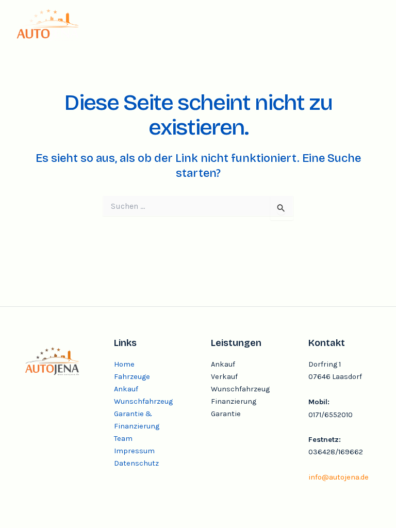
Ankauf (126, 389)
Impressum (134, 451)
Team (123, 438)
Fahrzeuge (132, 376)
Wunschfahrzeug (143, 401)
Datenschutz (136, 463)
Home (124, 364)
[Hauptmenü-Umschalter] (368, 24)
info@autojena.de (338, 477)
